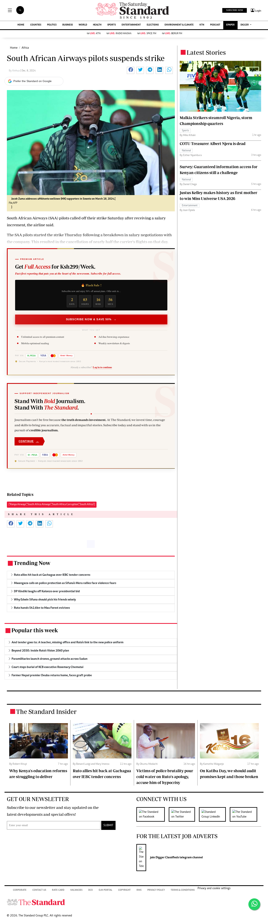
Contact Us (39, 890)
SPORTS (111, 25)
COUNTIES (35, 25)
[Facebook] (152, 814)
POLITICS (52, 25)
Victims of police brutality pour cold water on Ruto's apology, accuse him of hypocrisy (164, 776)
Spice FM (148, 33)
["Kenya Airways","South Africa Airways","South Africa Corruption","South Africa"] (52, 504)
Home (13, 47)
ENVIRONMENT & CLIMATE (179, 25)
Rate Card (58, 890)
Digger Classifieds (167, 857)
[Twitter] (184, 814)
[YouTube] (245, 814)
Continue (29, 441)
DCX (90, 890)
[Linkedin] (214, 814)
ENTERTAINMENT (131, 25)
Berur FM (173, 33)
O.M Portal (105, 890)
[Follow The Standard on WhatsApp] (254, 904)
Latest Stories (206, 52)
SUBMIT (108, 825)
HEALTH (97, 25)
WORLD (83, 25)
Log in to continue (102, 367)
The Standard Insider (46, 711)
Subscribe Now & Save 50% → (91, 319)
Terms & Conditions (183, 890)
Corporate (19, 890)
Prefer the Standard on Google (32, 81)
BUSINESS (67, 25)
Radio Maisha (120, 33)
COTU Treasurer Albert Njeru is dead (212, 143)
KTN (202, 25)
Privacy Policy (156, 890)
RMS (139, 890)
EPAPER (230, 25)
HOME (20, 25)
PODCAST (215, 25)
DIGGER (245, 25)
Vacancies (76, 890)
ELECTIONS (153, 25)
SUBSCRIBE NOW (234, 10)
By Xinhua (14, 70)
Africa (25, 47)
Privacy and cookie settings (214, 888)
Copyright (124, 890)
